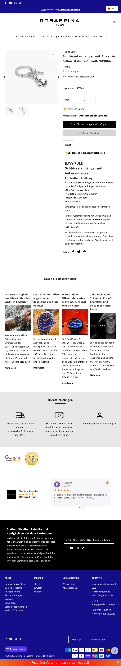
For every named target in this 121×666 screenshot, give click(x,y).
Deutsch (76, 639)
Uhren (37, 584)
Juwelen (31, 36)
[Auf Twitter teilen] (79, 252)
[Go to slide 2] (81, 507)
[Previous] (4, 77)
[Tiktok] (19, 4)
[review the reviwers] (107, 483)
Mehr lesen (10, 368)
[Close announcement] (117, 662)
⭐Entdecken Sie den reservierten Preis (85, 153)
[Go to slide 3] (83, 507)
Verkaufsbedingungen (16, 606)
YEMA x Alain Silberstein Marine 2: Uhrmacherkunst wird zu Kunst (74, 300)
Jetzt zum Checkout (89, 133)
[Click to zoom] (53, 55)
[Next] (58, 77)
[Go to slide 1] (79, 507)
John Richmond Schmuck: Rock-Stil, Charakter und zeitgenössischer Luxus (102, 302)
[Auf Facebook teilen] (73, 252)
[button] (112, 8)
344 (104, 613)
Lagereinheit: (69, 88)
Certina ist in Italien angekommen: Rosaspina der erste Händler (46, 300)
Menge (66, 99)
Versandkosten (86, 76)
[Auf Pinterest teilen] (84, 252)
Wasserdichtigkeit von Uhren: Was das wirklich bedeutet (17, 298)
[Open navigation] (15, 22)
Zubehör (38, 591)
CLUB (43, 9)
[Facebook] (5, 4)
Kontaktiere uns (71, 587)
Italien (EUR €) (99, 639)
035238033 (105, 609)
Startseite (18, 36)
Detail (68, 144)
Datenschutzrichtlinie (34, 538)
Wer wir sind (69, 584)
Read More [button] (58, 501)
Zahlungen (10, 603)
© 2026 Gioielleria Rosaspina (19, 656)
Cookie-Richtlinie (13, 587)
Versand (9, 599)
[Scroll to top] (114, 658)
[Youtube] (10, 4)
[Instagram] (15, 4)
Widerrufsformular (14, 610)
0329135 (111, 613)
